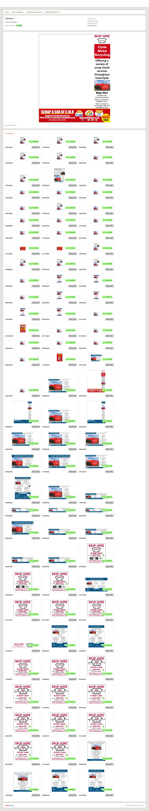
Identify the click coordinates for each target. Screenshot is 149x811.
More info (36, 147)
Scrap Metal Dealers (11, 22)
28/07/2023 (9, 18)
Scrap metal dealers (17, 12)
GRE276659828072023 (52, 12)
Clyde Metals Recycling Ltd (34, 12)
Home (7, 12)
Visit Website (93, 25)
